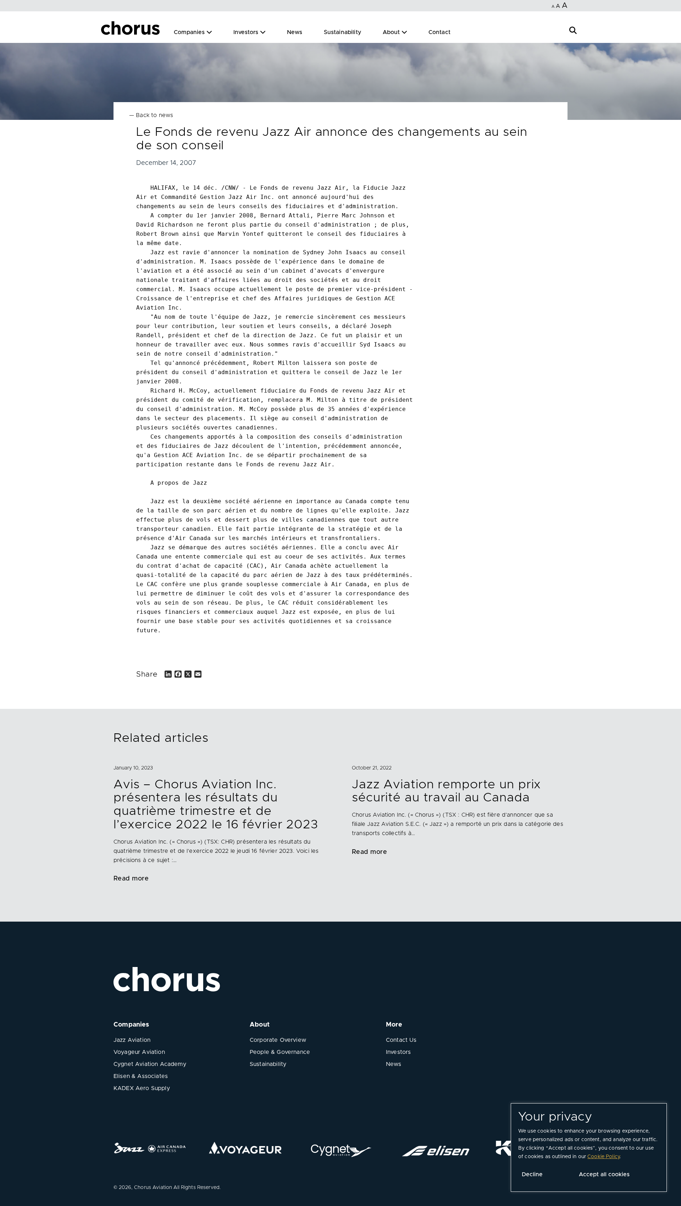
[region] (589, 1147)
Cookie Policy (603, 1156)
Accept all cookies (604, 1174)
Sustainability (342, 32)
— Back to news (151, 115)
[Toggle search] (573, 29)
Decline (532, 1174)
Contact (439, 32)
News (295, 32)
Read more (131, 879)
